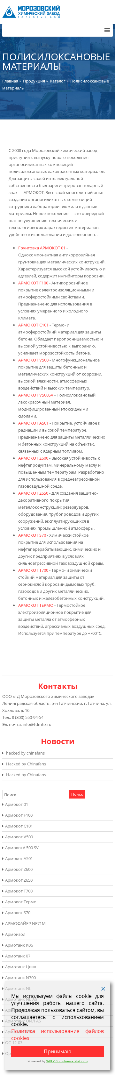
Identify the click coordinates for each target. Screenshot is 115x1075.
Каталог (57, 81)
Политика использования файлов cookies (57, 1035)
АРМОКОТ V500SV (35, 395)
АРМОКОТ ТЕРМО (35, 605)
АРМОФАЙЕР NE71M (25, 923)
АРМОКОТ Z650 (33, 493)
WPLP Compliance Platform (67, 1061)
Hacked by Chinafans (26, 764)
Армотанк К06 (19, 945)
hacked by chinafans (25, 753)
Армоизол (15, 934)
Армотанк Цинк (20, 967)
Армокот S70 (17, 912)
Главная (10, 81)
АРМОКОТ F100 (33, 283)
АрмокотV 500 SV (22, 847)
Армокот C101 (19, 826)
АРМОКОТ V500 (33, 360)
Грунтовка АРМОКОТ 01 (41, 248)
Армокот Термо (20, 902)
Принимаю (57, 1051)
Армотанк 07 (17, 956)
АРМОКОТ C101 (33, 325)
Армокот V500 (19, 837)
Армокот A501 (19, 858)
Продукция (34, 81)
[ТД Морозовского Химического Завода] (31, 16)
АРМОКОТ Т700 (33, 570)
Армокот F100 (19, 815)
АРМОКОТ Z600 (33, 458)
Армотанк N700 (20, 977)
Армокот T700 (19, 891)
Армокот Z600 (19, 869)
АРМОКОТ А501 (33, 423)
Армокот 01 (16, 804)
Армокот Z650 (19, 880)
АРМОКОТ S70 (32, 535)
